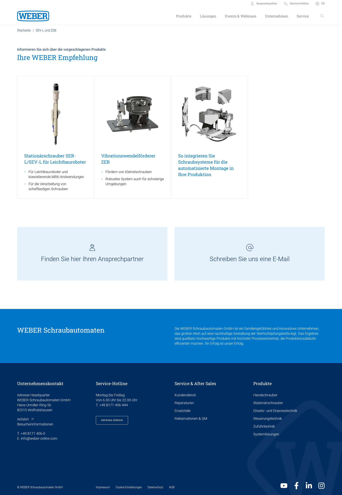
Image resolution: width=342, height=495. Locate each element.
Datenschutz (155, 487)
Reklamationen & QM (191, 418)
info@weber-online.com (39, 438)
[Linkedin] (308, 485)
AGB (172, 487)
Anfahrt (23, 419)
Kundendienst (185, 395)
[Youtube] (283, 485)
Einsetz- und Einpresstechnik (275, 411)
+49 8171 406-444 (113, 405)
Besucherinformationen (35, 424)
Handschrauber (265, 395)
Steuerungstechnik (267, 418)
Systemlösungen (266, 434)
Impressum (103, 487)
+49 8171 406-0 (33, 433)
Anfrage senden (112, 420)
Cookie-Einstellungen (129, 487)
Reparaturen (184, 403)
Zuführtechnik (264, 426)
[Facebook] (296, 485)
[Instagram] (321, 485)
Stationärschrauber (268, 403)
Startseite (24, 30)
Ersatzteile (182, 411)
